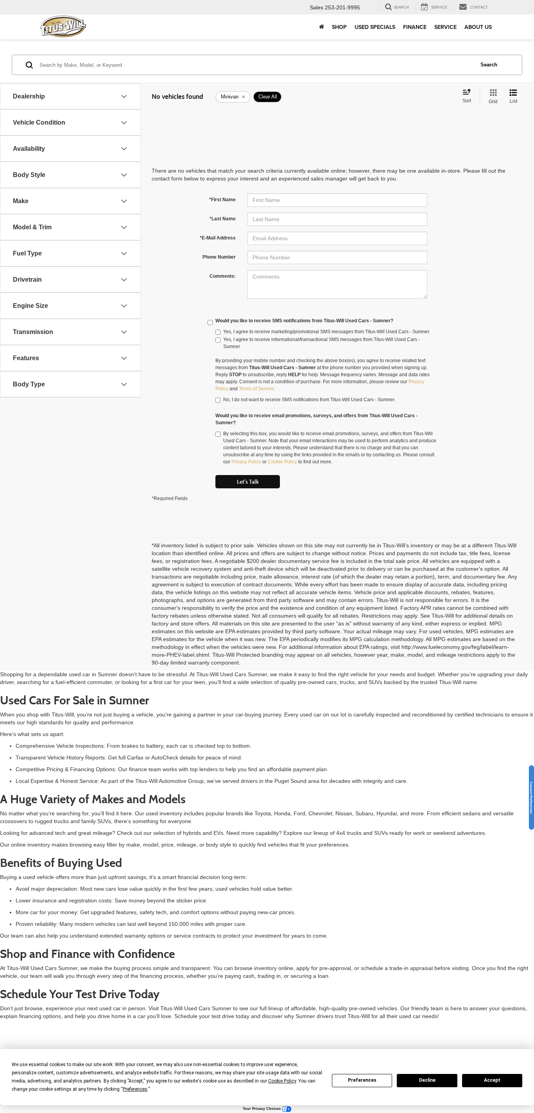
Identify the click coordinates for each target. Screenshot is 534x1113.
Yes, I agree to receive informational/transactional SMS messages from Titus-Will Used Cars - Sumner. (321, 343)
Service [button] (445, 27)
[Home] (321, 26)
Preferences (362, 1080)
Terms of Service (256, 388)
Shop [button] (339, 27)
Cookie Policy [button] (282, 1081)
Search (488, 65)
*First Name (222, 199)
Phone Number (219, 257)
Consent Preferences (531, 797)
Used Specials (375, 27)
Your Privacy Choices (262, 1109)
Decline (427, 1080)
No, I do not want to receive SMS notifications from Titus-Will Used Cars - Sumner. (309, 399)
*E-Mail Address (218, 238)
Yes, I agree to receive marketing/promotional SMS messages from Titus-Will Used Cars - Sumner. (326, 331)
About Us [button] (478, 27)
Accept (492, 1080)
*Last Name (223, 219)
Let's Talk (248, 481)
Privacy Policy (246, 461)
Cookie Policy (282, 461)
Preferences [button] (135, 1089)
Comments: (223, 276)
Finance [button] (414, 27)
